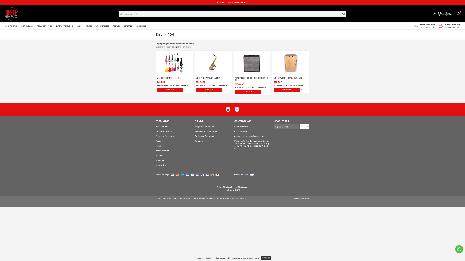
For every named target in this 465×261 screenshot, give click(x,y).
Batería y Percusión (64, 26)
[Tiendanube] (301, 199)
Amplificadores (102, 26)
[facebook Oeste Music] (237, 109)
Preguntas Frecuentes (205, 126)
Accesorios (141, 26)
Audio (79, 26)
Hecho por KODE (232, 190)
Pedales (116, 26)
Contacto (199, 141)
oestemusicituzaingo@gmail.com (249, 136)
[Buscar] (343, 14)
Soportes (128, 26)
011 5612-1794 (241, 131)
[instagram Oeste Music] (228, 109)
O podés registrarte (445, 15)
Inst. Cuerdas (27, 26)
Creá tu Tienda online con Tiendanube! (232, 187)
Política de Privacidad (204, 136)
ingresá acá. (225, 198)
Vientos (89, 26)
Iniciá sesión (447, 13)
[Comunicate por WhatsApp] (459, 249)
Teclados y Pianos (44, 26)
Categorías (12, 26)
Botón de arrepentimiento (239, 198)
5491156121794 (241, 126)
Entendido (266, 258)
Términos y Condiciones (206, 131)
